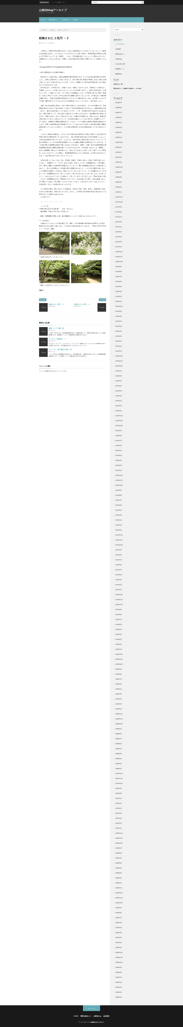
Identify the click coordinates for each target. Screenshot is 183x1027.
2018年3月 (118, 182)
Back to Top (91, 1008)
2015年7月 (118, 321)
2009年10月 (119, 664)
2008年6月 (118, 743)
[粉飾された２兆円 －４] (102, 307)
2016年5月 (118, 286)
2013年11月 (119, 420)
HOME (43, 20)
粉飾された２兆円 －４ (82, 304)
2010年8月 (118, 614)
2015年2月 (118, 346)
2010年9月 (118, 609)
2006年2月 (118, 883)
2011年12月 (119, 535)
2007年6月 (118, 803)
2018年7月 (118, 172)
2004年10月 (119, 962)
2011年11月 (119, 540)
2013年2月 (118, 465)
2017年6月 (118, 222)
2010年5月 (118, 629)
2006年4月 (118, 873)
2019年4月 (118, 157)
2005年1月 (118, 947)
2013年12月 (119, 415)
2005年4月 (118, 932)
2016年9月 (118, 266)
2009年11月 (119, 659)
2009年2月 (118, 704)
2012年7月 (118, 500)
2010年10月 (119, 604)
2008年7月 (118, 738)
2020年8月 (118, 107)
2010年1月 (118, 649)
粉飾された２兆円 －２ (56, 304)
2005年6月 (118, 922)
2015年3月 (118, 341)
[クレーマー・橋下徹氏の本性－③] (43, 352)
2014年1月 (118, 410)
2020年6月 (118, 117)
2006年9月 (118, 848)
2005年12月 (119, 893)
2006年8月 (118, 853)
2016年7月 (118, 276)
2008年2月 (118, 763)
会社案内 (75, 20)
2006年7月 (118, 858)
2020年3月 (118, 132)
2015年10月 (119, 306)
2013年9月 (118, 430)
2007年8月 (118, 793)
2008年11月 (119, 719)
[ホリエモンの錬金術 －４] (43, 342)
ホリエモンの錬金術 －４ (57, 339)
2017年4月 (118, 232)
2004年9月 (118, 967)
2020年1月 (118, 137)
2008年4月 (118, 753)
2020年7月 (118, 112)
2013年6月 (118, 445)
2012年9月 (118, 490)
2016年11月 (119, 256)
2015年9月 (118, 311)
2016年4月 (118, 291)
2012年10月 (119, 485)
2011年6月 (118, 565)
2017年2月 (118, 241)
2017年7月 (118, 217)
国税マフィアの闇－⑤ (56, 328)
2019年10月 (119, 142)
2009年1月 (118, 709)
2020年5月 (118, 122)
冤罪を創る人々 (53, 20)
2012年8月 (118, 495)
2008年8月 (118, 734)
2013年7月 (118, 440)
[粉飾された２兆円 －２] (43, 307)
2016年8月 (118, 271)
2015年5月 (118, 331)
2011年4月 (118, 574)
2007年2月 (118, 823)
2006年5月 (118, 868)
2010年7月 (118, 619)
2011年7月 (118, 560)
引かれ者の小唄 (120, 64)
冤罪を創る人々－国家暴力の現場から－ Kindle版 (127, 88)
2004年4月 (118, 992)
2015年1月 (118, 351)
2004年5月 (118, 987)
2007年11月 (119, 778)
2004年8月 (118, 972)
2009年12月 (119, 654)
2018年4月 (118, 177)
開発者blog (118, 74)
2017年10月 (119, 202)
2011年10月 (119, 545)
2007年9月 (118, 788)
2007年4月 (118, 813)
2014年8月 (118, 376)
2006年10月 (119, 843)
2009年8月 (118, 674)
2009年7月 (118, 679)
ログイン (56, 371)
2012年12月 (119, 475)
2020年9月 (118, 102)
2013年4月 (118, 455)
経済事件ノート (120, 69)
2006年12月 (119, 833)
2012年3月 (118, 520)
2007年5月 (118, 808)
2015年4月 (118, 336)
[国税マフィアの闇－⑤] (43, 331)
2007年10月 (119, 783)
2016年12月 (119, 251)
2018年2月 (118, 187)
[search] (142, 2)
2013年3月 (118, 460)
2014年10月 (119, 366)
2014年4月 (118, 396)
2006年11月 (119, 838)
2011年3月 (118, 579)
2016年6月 (118, 281)
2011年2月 (118, 584)
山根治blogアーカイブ (53, 10)
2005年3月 (118, 937)
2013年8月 (118, 435)
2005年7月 (118, 917)
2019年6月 (118, 147)
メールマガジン (120, 44)
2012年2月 (118, 525)
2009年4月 (118, 694)
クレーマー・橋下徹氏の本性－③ (60, 349)
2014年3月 (118, 401)
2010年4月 (118, 634)
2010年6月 (118, 624)
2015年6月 (118, 326)
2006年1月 (118, 888)
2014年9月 (118, 371)
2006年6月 (118, 863)
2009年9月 (118, 669)
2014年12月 (119, 356)
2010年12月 (119, 594)
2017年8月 (118, 212)
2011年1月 (118, 589)
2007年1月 (118, 828)
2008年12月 (119, 714)
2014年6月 (118, 386)
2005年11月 (119, 898)
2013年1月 (118, 470)
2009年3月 (118, 699)
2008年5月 (118, 748)
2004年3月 (118, 997)
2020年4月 (118, 127)
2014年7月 (118, 381)
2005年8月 (118, 912)
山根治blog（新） (119, 84)
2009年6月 (118, 684)
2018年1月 (118, 192)
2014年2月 (118, 405)
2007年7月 (118, 798)
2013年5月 (118, 450)
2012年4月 (118, 515)
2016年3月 (118, 296)
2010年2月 (118, 644)
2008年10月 (119, 724)
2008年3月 (118, 758)
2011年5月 (118, 570)
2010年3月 (118, 639)
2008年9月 (118, 729)
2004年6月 (118, 982)
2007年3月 (118, 818)
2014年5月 (118, 391)
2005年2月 (118, 942)
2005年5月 (118, 927)
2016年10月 (119, 261)
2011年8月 (118, 555)
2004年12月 (119, 952)
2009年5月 (118, 689)
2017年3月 (118, 237)
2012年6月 (118, 505)
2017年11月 (119, 197)
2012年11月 (119, 480)
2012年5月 (118, 510)
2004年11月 (119, 957)
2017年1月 (118, 246)
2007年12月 (119, 773)
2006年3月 (118, 878)
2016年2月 (118, 301)
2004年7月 (118, 977)
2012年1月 (118, 530)
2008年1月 (118, 768)
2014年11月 (119, 361)
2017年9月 (118, 207)
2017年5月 (118, 227)
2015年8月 (118, 316)
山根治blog (65, 20)
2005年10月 (119, 903)
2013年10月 (119, 425)
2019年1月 (118, 162)
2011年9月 (118, 550)
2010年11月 (119, 599)
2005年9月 (118, 907)
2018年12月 (119, 167)
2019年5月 (118, 152)
